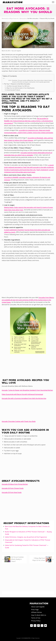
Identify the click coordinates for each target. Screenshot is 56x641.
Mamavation (5, 18)
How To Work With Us (38, 615)
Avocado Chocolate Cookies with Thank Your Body (19, 421)
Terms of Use (35, 618)
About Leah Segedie (37, 607)
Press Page (35, 610)
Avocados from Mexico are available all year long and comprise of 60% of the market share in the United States (28, 299)
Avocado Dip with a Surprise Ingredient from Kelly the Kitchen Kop (24, 398)
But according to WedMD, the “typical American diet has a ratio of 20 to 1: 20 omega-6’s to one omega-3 (28, 120)
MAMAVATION (27, 638)
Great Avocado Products (13, 90)
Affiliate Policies (36, 612)
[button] (53, 2)
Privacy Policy (35, 621)
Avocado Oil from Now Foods (12, 492)
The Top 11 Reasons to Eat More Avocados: (17, 84)
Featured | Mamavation (19, 18)
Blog (11, 18)
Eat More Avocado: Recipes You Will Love (18, 86)
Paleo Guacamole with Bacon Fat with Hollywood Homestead (22, 394)
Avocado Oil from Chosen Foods (12, 488)
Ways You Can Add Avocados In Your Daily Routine (20, 88)
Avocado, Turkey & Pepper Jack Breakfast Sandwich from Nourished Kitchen (27, 390)
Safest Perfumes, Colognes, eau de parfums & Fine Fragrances (26, 537)
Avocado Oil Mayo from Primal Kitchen (15, 484)
